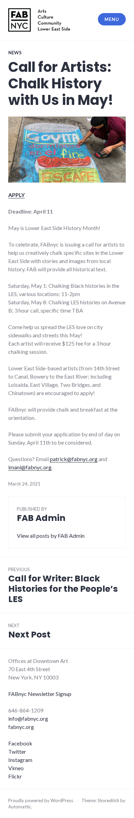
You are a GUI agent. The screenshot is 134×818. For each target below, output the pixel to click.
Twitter (17, 751)
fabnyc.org (21, 726)
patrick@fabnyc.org (74, 459)
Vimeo (16, 768)
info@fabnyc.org (28, 718)
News (15, 52)
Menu (111, 19)
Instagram (20, 759)
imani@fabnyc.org (30, 467)
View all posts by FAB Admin (51, 535)
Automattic (19, 806)
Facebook (20, 743)
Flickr (15, 776)
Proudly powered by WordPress (40, 800)
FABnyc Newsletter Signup (39, 693)
